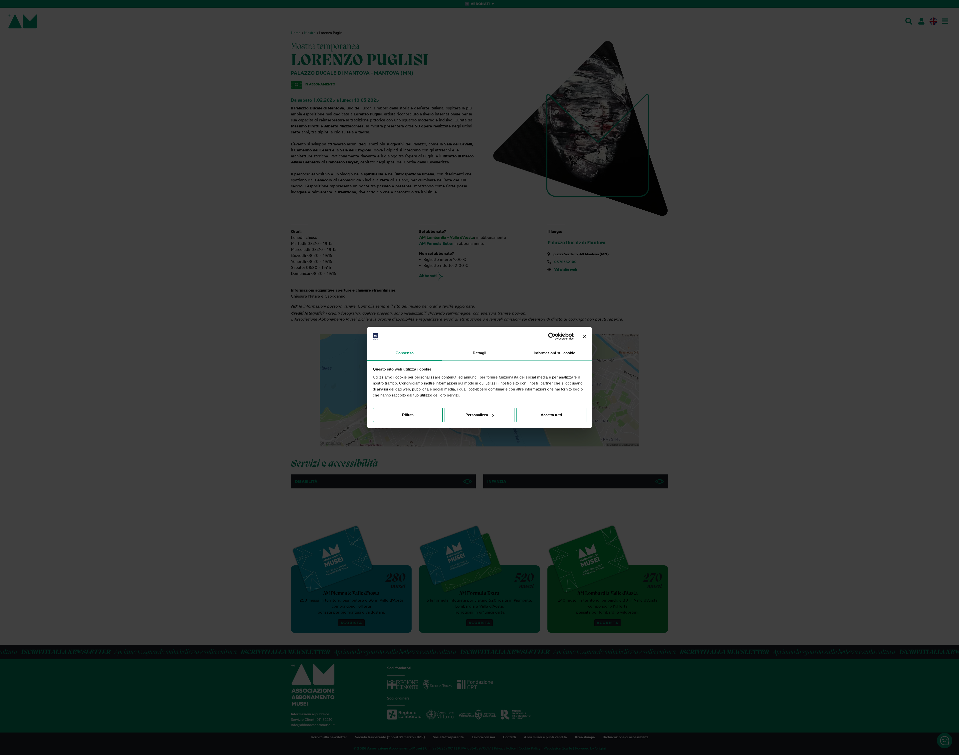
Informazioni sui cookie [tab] (554, 353)
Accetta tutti (551, 415)
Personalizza (477, 415)
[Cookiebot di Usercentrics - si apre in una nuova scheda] (552, 336)
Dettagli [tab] (479, 353)
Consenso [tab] (405, 353)
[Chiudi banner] (584, 336)
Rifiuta (408, 415)
